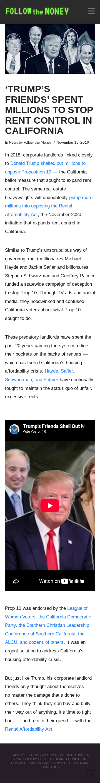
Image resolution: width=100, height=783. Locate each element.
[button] (91, 11)
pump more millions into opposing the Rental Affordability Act (48, 206)
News (13, 142)
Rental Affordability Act (28, 729)
